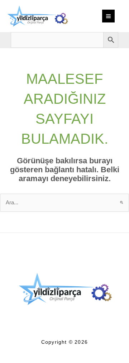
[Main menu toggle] (108, 16)
